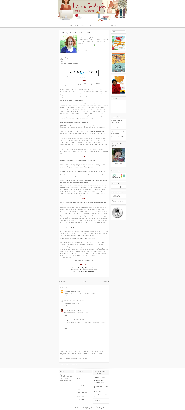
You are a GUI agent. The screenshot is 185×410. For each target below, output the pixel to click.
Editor (78, 378)
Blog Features (97, 25)
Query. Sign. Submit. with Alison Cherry (75, 32)
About (76, 25)
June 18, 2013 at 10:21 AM (78, 320)
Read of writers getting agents (83, 270)
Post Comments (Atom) (71, 365)
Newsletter (97, 400)
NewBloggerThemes (65, 376)
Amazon (71, 63)
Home (70, 25)
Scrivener (79, 389)
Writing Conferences (82, 392)
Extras (105, 25)
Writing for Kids (80, 396)
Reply (65, 296)
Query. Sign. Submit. (99, 377)
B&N (76, 63)
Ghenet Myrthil (68, 301)
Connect (83, 25)
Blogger (105, 406)
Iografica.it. (67, 378)
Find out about (83, 271)
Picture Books (80, 385)
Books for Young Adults (83, 375)
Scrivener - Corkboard (117, 136)
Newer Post (62, 281)
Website (90, 25)
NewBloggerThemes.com (103, 408)
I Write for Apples (91, 406)
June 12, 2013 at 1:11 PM (77, 291)
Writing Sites (97, 391)
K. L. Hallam (67, 310)
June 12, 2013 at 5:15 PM (78, 301)
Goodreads (63, 61)
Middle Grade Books (82, 382)
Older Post (106, 281)
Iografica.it (83, 408)
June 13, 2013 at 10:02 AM (77, 310)
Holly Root (91, 41)
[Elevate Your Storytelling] (117, 218)
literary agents (80, 399)
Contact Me (113, 25)
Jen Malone (67, 291)
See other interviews (84, 268)
